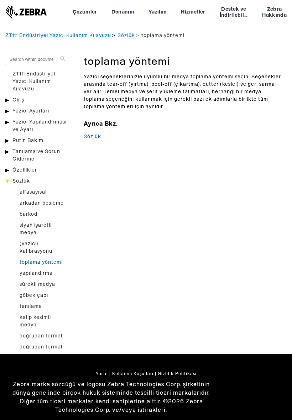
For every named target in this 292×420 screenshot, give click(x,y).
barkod (28, 214)
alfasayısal (33, 192)
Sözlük (126, 35)
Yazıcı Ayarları (30, 111)
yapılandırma (36, 273)
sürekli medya (37, 284)
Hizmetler (193, 12)
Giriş (18, 100)
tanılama (31, 306)
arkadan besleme (42, 203)
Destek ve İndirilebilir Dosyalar (234, 13)
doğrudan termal (41, 336)
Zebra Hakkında (274, 12)
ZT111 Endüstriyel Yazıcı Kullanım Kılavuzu (58, 35)
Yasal (102, 374)
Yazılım (157, 12)
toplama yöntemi (41, 262)
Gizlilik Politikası (177, 374)
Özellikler (24, 170)
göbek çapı (34, 295)
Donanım (122, 12)
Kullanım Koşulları (132, 374)
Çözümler (85, 12)
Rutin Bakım (27, 140)
